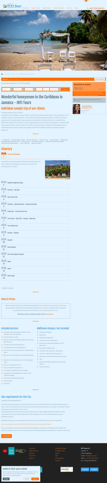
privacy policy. (17, 475)
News (76, 8)
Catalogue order (60, 451)
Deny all (27, 479)
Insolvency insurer (60, 448)
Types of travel (35, 8)
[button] (2, 40)
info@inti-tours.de (91, 456)
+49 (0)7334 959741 (92, 458)
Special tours (47, 8)
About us (69, 8)
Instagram (94, 469)
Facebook (85, 469)
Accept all (35, 479)
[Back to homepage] (12, 5)
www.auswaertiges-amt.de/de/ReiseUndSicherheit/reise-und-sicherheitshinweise (26, 424)
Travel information (58, 8)
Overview (5, 79)
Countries (26, 8)
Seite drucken (6, 436)
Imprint (57, 453)
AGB (56, 456)
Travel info (32, 456)
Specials (31, 453)
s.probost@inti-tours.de (86, 108)
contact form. (49, 314)
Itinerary (11, 79)
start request (99, 79)
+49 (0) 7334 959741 (86, 106)
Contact (57, 460)
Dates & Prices (19, 79)
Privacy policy (59, 458)
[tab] (51, 67)
